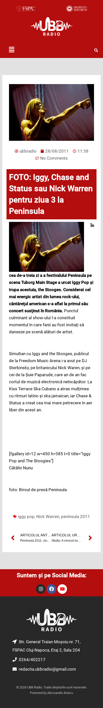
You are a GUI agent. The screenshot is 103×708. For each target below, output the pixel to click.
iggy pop (26, 516)
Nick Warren (47, 516)
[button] (11, 49)
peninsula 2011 (75, 516)
